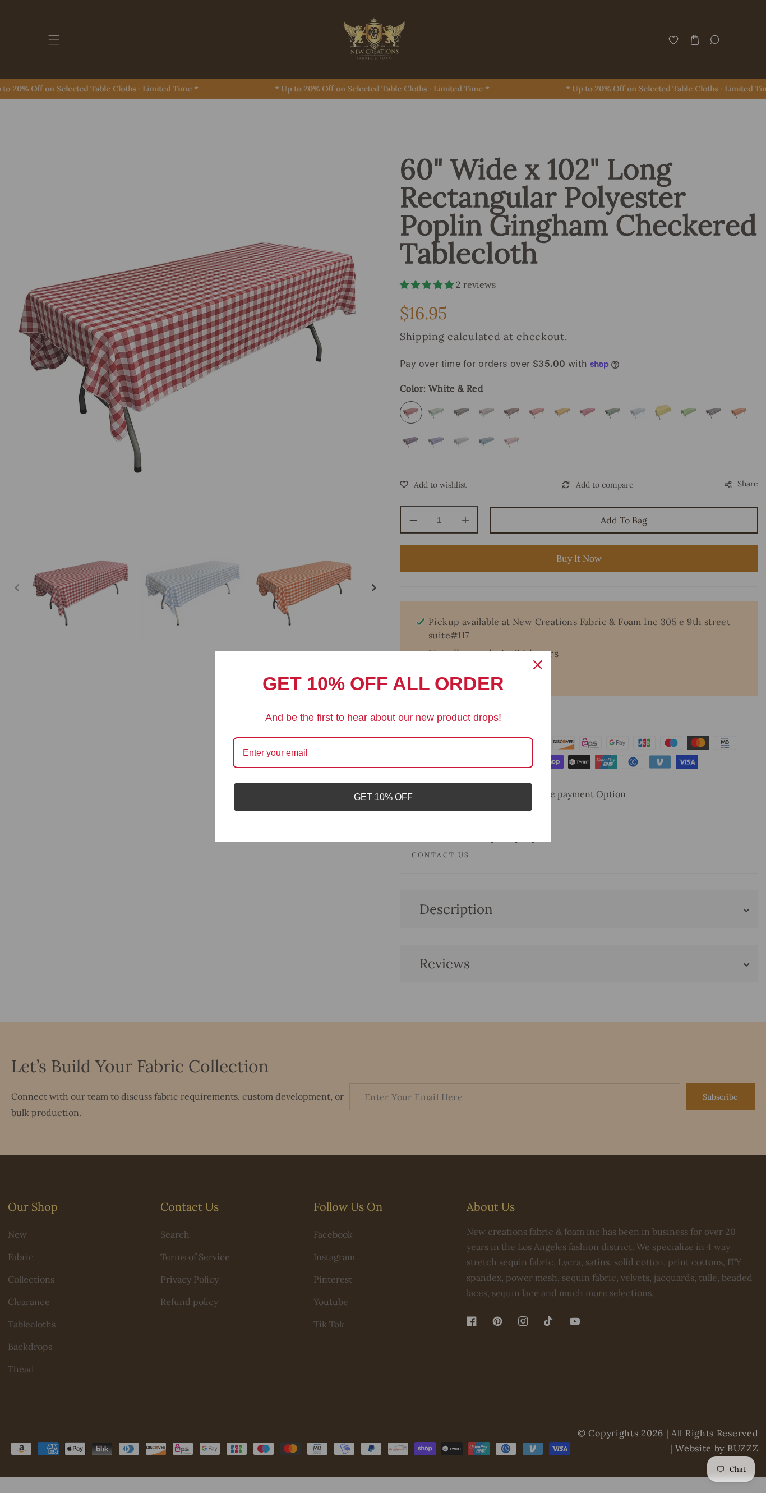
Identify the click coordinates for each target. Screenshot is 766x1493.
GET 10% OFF (383, 797)
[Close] (537, 664)
